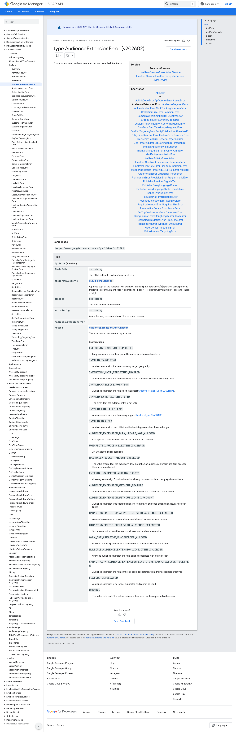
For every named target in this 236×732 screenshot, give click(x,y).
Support (54, 11)
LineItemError (177, 162)
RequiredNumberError (149, 204)
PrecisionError (159, 177)
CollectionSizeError (152, 112)
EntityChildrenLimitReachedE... (173, 131)
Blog (112, 663)
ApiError (160, 92)
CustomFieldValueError (148, 123)
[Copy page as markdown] (67, 55)
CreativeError (175, 115)
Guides (8, 11)
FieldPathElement (100, 280)
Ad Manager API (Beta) (104, 27)
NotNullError (172, 169)
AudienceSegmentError (175, 104)
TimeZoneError (174, 219)
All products (179, 712)
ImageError (180, 142)
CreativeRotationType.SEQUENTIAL (156, 391)
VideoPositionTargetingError (160, 231)
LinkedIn (114, 678)
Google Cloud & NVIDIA (58, 683)
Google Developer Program (60, 663)
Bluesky (114, 668)
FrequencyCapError (147, 139)
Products (67, 40)
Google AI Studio (181, 678)
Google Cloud (179, 689)
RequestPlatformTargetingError (160, 196)
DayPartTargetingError (143, 131)
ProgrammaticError (177, 177)
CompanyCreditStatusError (152, 115)
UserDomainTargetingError (160, 227)
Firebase (177, 673)
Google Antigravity (182, 683)
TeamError (180, 216)
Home (56, 40)
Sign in (228, 4)
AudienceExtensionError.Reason (108, 327)
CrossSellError (149, 119)
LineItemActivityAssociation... (160, 158)
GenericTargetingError (171, 139)
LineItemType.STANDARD (149, 415)
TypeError (163, 223)
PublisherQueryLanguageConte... (160, 185)
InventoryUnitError (173, 150)
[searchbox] (21, 21)
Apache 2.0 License (56, 638)
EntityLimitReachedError (144, 135)
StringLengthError (164, 216)
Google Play (179, 694)
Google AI (161, 712)
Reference (23, 11)
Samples (39, 11)
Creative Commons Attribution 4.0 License (134, 634)
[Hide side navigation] (38, 726)
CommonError (171, 112)
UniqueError (175, 223)
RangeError (153, 193)
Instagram (115, 673)
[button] (21, 30)
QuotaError (178, 189)
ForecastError (181, 135)
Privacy (60, 725)
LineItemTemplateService (169, 76)
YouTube (114, 689)
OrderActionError (147, 173)
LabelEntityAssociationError (160, 154)
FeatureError (166, 135)
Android (177, 663)
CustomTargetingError (173, 123)
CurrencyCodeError (168, 119)
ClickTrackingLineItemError (171, 108)
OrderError (163, 173)
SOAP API (55, 4)
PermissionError (141, 177)
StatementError (174, 212)
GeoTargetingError (144, 142)
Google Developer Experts (60, 673)
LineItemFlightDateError (146, 166)
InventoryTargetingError (150, 150)
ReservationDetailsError (153, 208)
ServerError (173, 208)
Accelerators (53, 678)
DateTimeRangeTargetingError (166, 127)
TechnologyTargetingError (151, 219)
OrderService (160, 80)
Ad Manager (33, 4)
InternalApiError (152, 146)
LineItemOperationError (174, 166)
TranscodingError (147, 223)
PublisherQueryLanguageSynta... (154, 189)
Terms (50, 725)
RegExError (166, 193)
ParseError (176, 173)
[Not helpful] (188, 40)
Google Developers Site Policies (99, 638)
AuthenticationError (144, 108)
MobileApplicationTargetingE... (148, 169)
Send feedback (178, 49)
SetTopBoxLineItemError (151, 212)
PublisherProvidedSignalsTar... (160, 181)
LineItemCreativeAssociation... (152, 162)
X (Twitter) (115, 683)
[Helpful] (183, 40)
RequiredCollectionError (152, 200)
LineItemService (145, 76)
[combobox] (180, 4)
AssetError (179, 100)
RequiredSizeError (172, 204)
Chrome (177, 668)
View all (177, 699)
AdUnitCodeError (144, 100)
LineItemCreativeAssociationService (160, 72)
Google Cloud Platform (138, 712)
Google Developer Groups (60, 668)
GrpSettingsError (164, 142)
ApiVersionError (163, 100)
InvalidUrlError (169, 146)
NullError (184, 169)
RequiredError (173, 200)
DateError (143, 127)
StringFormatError (144, 216)
